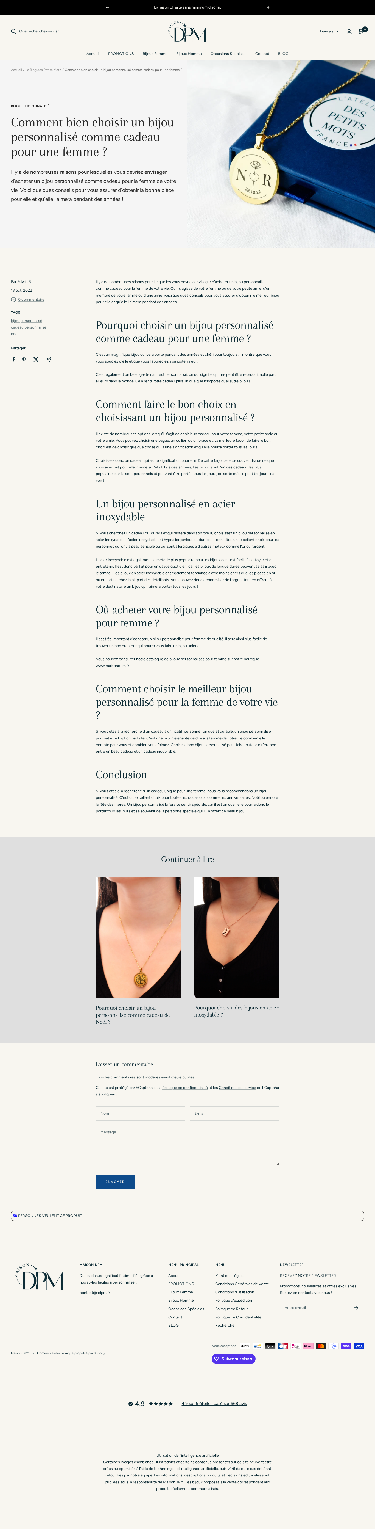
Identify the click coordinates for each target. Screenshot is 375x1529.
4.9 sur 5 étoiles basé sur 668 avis (214, 1403)
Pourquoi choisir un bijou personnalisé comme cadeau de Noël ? (133, 1014)
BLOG (283, 53)
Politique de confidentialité (185, 1087)
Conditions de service (237, 1087)
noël (14, 334)
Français (326, 31)
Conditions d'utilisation (234, 1292)
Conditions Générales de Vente (242, 1284)
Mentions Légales (230, 1275)
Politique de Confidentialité (238, 1317)
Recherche (224, 1325)
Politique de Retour (231, 1309)
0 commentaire (31, 299)
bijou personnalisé (30, 106)
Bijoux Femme (155, 53)
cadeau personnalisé (28, 327)
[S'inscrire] (356, 1308)
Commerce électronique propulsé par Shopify (71, 1353)
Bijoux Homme (189, 53)
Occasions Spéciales (229, 53)
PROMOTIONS (121, 53)
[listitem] (14, 359)
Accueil (92, 53)
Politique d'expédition (233, 1300)
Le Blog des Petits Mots (43, 70)
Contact (262, 53)
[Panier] (361, 31)
